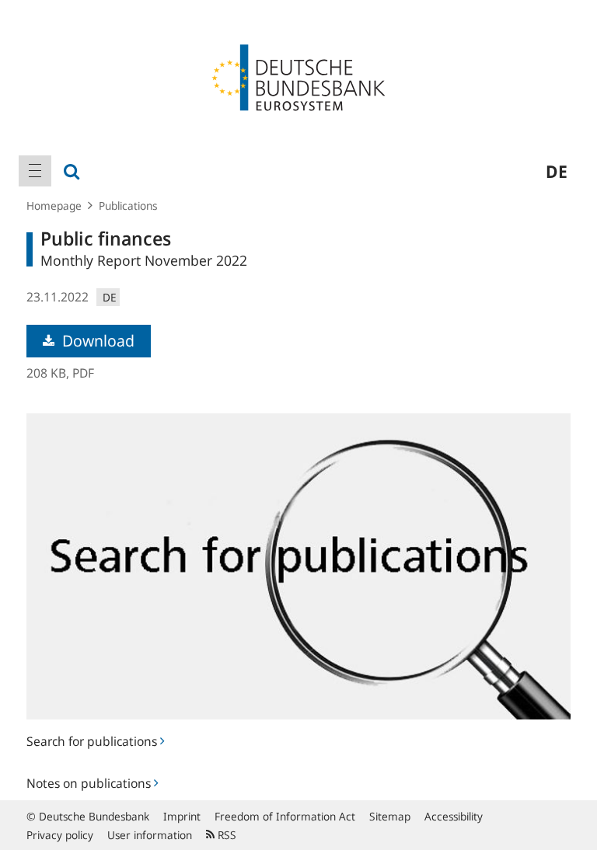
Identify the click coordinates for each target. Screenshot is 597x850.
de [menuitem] (556, 171)
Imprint (182, 816)
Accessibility (453, 816)
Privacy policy (59, 834)
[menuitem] (35, 170)
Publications (128, 205)
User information (149, 834)
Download (96, 340)
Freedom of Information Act (285, 816)
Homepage (54, 205)
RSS (225, 834)
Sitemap (389, 816)
